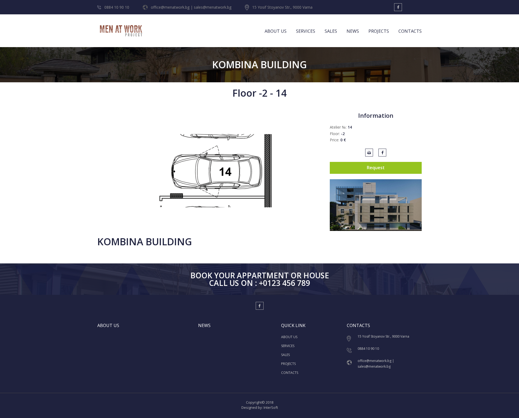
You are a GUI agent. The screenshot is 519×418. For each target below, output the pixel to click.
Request (376, 168)
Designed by (251, 407)
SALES (331, 31)
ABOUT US (276, 31)
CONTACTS (410, 31)
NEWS (353, 31)
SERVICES (305, 31)
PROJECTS (378, 31)
